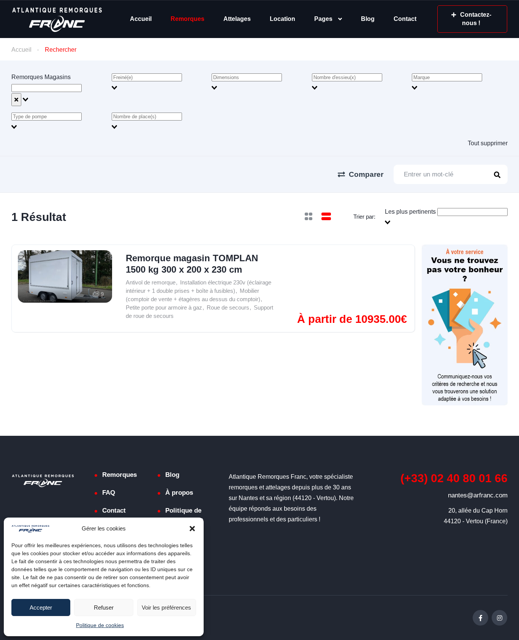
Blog (368, 19)
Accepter (41, 607)
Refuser (104, 607)
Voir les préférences (166, 607)
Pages (323, 19)
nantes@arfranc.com (478, 495)
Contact (405, 19)
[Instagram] (499, 618)
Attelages (237, 19)
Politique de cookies (100, 625)
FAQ (108, 492)
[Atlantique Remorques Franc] (56, 19)
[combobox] (59, 89)
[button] (192, 528)
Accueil (141, 19)
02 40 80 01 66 (454, 478)
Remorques (187, 19)
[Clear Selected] (16, 99)
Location (282, 19)
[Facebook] (480, 618)
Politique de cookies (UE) (184, 515)
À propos (179, 492)
